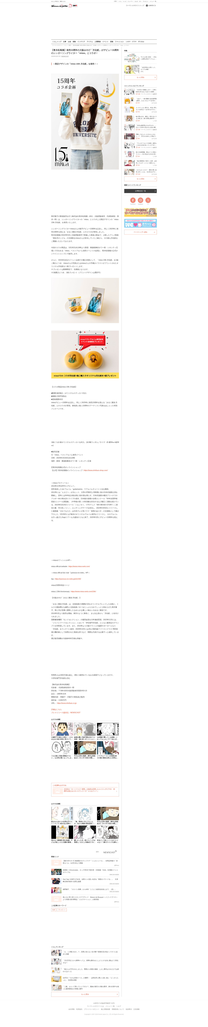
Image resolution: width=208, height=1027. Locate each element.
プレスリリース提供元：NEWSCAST (65, 713)
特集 (125, 50)
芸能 (111, 41)
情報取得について (118, 1009)
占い (140, 1)
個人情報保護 (105, 1009)
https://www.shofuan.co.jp (66, 703)
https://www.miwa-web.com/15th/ (83, 591)
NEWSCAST (65, 56)
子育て (115, 1)
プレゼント (145, 1)
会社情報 (71, 1009)
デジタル (141, 41)
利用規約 (79, 1009)
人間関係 (98, 41)
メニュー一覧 (153, 1)
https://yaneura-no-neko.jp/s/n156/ (68, 579)
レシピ (124, 1)
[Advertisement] (104, 23)
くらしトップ (56, 41)
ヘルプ (118, 1006)
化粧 (53, 910)
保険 (74, 41)
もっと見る (85, 994)
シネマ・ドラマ (131, 41)
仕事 (64, 41)
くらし (120, 1)
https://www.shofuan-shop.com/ (96, 470)
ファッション (119, 41)
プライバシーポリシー (91, 1009)
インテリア (81, 41)
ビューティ (130, 1)
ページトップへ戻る (140, 232)
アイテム (90, 41)
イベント (105, 41)
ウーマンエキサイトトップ (135, 5)
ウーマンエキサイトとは (95, 1006)
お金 (69, 41)
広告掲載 (136, 1009)
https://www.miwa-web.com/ (79, 566)
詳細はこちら (56, 709)
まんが (136, 1)
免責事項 (129, 1009)
